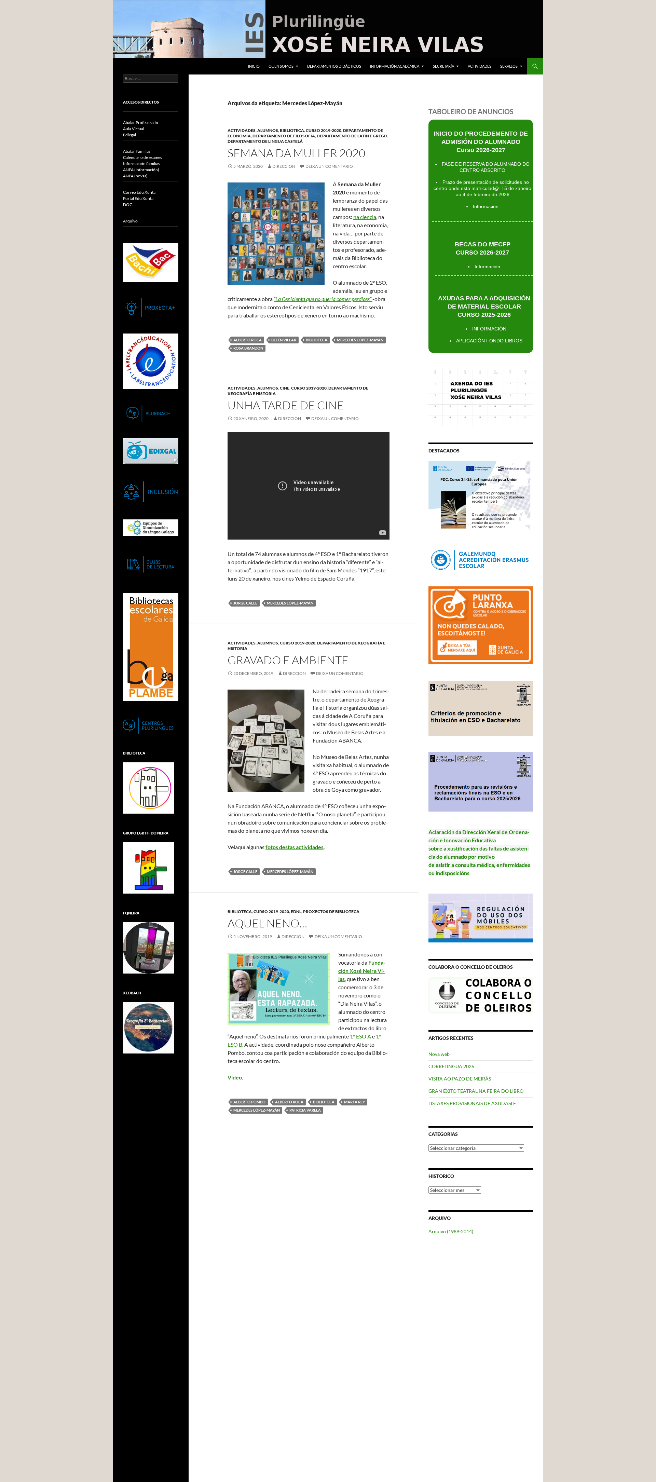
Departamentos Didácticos (334, 66)
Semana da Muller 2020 (296, 153)
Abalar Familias (136, 151)
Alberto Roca (247, 340)
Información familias (141, 163)
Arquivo (130, 220)
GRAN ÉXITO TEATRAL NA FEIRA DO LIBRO (475, 1091)
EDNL (296, 911)
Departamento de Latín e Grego (352, 135)
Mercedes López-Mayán (360, 340)
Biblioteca (292, 130)
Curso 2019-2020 (323, 130)
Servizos (509, 66)
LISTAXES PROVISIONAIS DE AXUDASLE (472, 1103)
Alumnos (267, 130)
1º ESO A (360, 1036)
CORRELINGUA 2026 (451, 1066)
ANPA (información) (141, 169)
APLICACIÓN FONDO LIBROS (489, 340)
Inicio (254, 66)
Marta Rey (354, 1102)
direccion (283, 166)
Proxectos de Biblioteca (331, 911)
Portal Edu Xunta (138, 198)
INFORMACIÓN (489, 328)
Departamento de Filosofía (283, 135)
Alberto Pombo (249, 1102)
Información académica (394, 66)
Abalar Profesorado (140, 122)
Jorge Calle (245, 603)
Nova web (439, 1054)
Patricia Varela (305, 1110)
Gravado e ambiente (288, 660)
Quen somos (281, 66)
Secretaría (443, 66)
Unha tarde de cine (286, 405)
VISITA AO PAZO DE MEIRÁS (459, 1079)
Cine (284, 388)
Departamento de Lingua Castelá (265, 141)
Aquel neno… (267, 923)
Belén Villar (283, 340)
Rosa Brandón (248, 348)
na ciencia (364, 217)
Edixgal (129, 134)
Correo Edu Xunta (139, 192)
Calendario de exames (142, 157)
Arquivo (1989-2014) (450, 1231)
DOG (128, 204)
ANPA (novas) (135, 175)
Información (485, 206)
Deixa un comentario (329, 166)
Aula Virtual (133, 128)
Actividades (479, 66)
